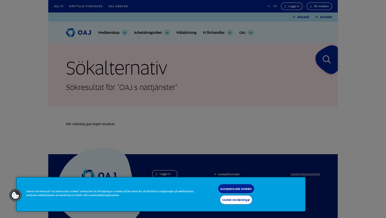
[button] (15, 195)
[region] (161, 194)
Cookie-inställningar (236, 200)
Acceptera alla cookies (236, 189)
